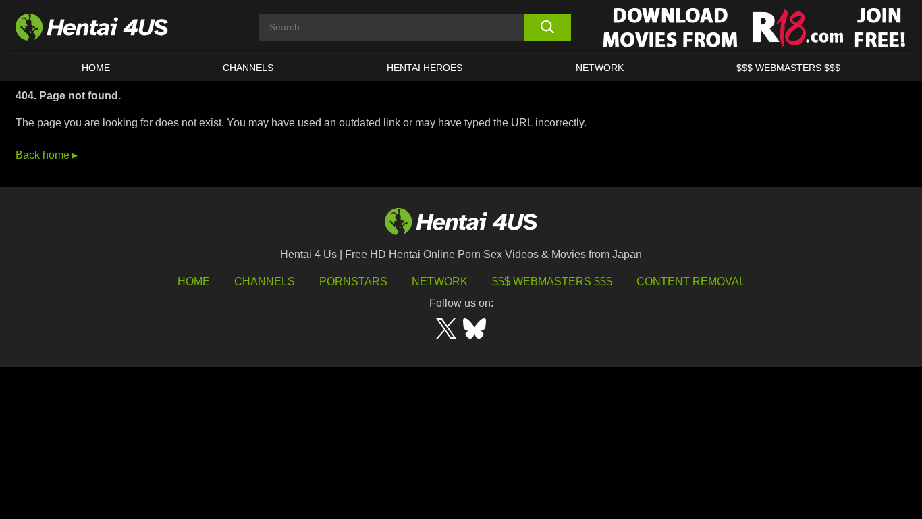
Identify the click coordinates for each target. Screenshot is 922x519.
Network (600, 67)
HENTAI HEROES (424, 67)
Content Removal (690, 281)
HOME (96, 67)
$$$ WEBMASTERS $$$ (788, 67)
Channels (264, 281)
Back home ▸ (47, 155)
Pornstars (353, 281)
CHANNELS (248, 67)
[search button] (547, 27)
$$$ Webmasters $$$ (552, 281)
